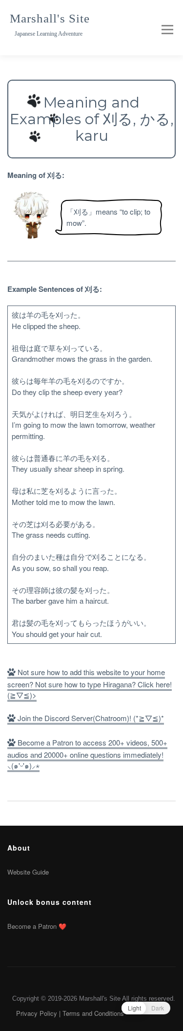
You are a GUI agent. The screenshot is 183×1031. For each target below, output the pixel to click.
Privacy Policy (36, 1013)
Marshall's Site (50, 18)
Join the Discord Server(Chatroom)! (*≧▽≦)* (90, 718)
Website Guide (28, 872)
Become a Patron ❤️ (36, 926)
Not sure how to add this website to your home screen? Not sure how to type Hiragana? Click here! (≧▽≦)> (89, 684)
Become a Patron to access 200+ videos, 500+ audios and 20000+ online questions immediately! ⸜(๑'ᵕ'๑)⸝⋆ (87, 754)
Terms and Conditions (93, 1013)
